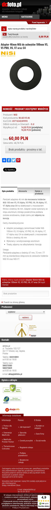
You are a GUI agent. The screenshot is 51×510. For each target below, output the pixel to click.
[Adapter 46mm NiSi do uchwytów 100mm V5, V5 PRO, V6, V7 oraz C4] (18, 91)
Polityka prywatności (22, 454)
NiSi (15, 114)
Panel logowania (38, 22)
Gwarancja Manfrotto (7, 433)
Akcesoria (22, 191)
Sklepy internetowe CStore (11, 485)
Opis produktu (8, 191)
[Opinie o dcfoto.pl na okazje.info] (12, 409)
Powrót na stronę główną (14, 302)
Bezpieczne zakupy (23, 461)
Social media (41, 440)
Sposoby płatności (22, 433)
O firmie (37, 420)
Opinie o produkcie (39, 192)
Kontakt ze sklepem (39, 427)
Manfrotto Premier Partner (8, 440)
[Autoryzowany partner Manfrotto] (25, 336)
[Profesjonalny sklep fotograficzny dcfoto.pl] (11, 6)
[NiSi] (14, 56)
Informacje (6, 420)
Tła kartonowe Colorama (8, 447)
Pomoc (21, 420)
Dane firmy (40, 434)
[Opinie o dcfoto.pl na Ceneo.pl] (12, 388)
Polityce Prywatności (20, 508)
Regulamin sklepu (26, 447)
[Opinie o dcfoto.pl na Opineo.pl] (12, 400)
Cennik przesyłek (26, 440)
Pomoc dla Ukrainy (7, 427)
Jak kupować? (25, 427)
